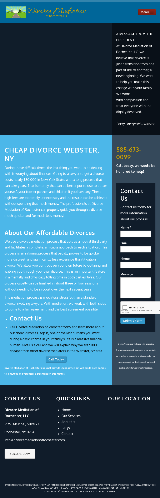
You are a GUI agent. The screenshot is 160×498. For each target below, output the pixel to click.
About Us (68, 422)
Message (126, 274)
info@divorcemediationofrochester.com (35, 440)
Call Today (56, 359)
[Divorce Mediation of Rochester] (46, 12)
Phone (125, 258)
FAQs (65, 428)
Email (124, 243)
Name (125, 227)
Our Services (71, 416)
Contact (67, 434)
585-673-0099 (20, 454)
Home (66, 410)
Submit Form (132, 320)
